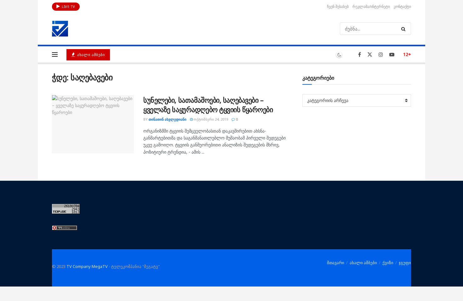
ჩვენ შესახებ (338, 6)
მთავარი (335, 262)
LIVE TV (68, 6)
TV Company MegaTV (87, 266)
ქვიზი (387, 262)
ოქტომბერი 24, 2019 (210, 119)
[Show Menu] (55, 54)
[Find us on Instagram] (381, 54)
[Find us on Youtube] (391, 54)
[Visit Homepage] (60, 28)
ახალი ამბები (90, 54)
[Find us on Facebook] (359, 54)
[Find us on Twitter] (369, 54)
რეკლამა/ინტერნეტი (371, 6)
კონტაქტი (402, 6)
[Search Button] (404, 28)
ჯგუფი (405, 262)
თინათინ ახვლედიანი (167, 119)
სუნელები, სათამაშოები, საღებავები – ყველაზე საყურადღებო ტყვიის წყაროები (208, 104)
